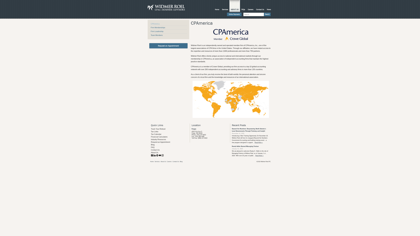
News (269, 9)
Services (225, 9)
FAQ (152, 147)
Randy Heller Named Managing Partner (245, 146)
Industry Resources (158, 139)
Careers (250, 9)
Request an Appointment (168, 46)
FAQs (243, 9)
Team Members (157, 35)
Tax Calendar (156, 134)
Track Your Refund (158, 129)
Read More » (259, 142)
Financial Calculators (159, 137)
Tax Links (154, 132)
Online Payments (234, 14)
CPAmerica (155, 24)
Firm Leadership (157, 31)
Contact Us (260, 9)
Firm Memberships (158, 28)
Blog (153, 145)
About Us (235, 9)
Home (217, 9)
